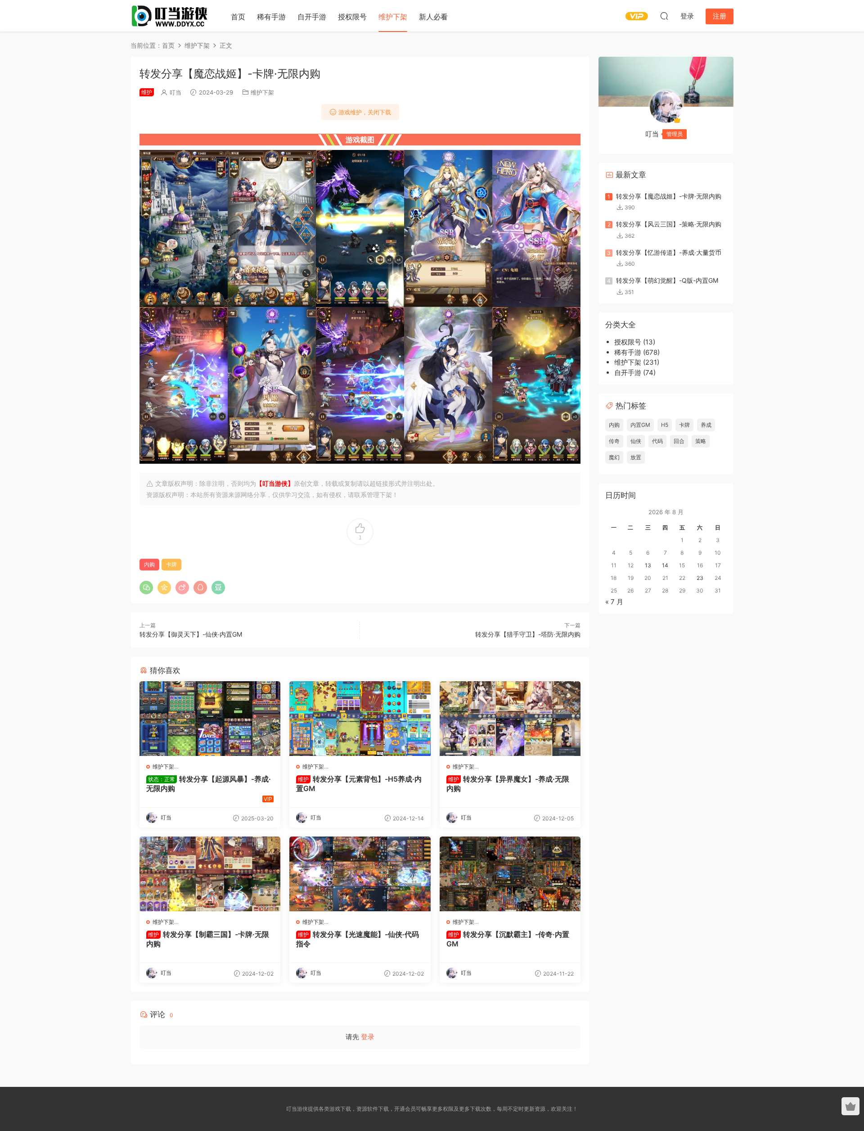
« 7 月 (614, 601)
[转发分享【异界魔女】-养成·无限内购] (510, 718)
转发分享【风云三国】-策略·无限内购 (668, 224)
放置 (635, 457)
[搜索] (664, 15)
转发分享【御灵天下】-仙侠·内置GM (191, 634)
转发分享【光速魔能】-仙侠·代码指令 (357, 939)
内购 (149, 564)
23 (700, 578)
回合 (679, 441)
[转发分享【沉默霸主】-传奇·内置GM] (510, 874)
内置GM (640, 424)
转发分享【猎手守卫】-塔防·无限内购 (527, 634)
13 (648, 565)
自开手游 (311, 16)
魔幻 (614, 457)
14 (665, 565)
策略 (700, 441)
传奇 (614, 441)
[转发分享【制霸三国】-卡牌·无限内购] (210, 874)
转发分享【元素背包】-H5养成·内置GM (359, 783)
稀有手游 (271, 16)
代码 (657, 441)
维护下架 (392, 16)
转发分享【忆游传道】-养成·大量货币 (668, 252)
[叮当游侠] (171, 16)
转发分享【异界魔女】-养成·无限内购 (507, 783)
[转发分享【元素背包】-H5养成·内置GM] (359, 718)
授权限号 (352, 16)
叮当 (175, 92)
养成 (706, 424)
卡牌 (171, 564)
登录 (367, 1036)
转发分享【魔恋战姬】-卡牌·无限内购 (668, 196)
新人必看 (433, 16)
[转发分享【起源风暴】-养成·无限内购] (210, 718)
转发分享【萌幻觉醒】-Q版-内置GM (667, 280)
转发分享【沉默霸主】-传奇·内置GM (507, 939)
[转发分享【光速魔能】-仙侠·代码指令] (359, 874)
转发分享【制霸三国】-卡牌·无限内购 (207, 939)
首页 (238, 16)
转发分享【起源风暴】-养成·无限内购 (208, 783)
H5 (664, 424)
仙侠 (635, 441)
